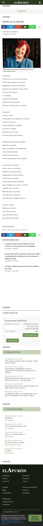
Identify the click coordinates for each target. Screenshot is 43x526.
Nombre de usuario (12, 324)
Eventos (25, 490)
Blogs (4, 490)
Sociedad (26, 476)
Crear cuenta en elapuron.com (30, 335)
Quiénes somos (7, 502)
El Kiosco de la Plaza (30, 487)
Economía (5, 481)
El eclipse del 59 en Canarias (14, 442)
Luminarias (9, 418)
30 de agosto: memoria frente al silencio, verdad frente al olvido (21, 362)
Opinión (21, 11)
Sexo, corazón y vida (13, 444)
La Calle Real (6, 493)
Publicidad (6, 504)
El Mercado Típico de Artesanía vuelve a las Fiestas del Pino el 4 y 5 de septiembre (20, 379)
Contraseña (10, 331)
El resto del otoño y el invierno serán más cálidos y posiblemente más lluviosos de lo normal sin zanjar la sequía (23, 256)
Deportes (26, 478)
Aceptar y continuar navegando (35, 518)
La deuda (8, 451)
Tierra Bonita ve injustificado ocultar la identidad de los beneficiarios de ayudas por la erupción (20, 370)
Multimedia (6, 499)
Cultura (25, 481)
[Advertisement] (21, 290)
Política (5, 478)
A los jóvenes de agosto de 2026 (16, 426)
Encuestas (26, 493)
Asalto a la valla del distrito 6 (15, 434)
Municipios (6, 476)
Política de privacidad (13, 522)
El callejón (9, 420)
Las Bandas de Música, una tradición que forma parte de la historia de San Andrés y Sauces (21, 394)
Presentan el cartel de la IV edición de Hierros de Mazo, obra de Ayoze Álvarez (21, 387)
